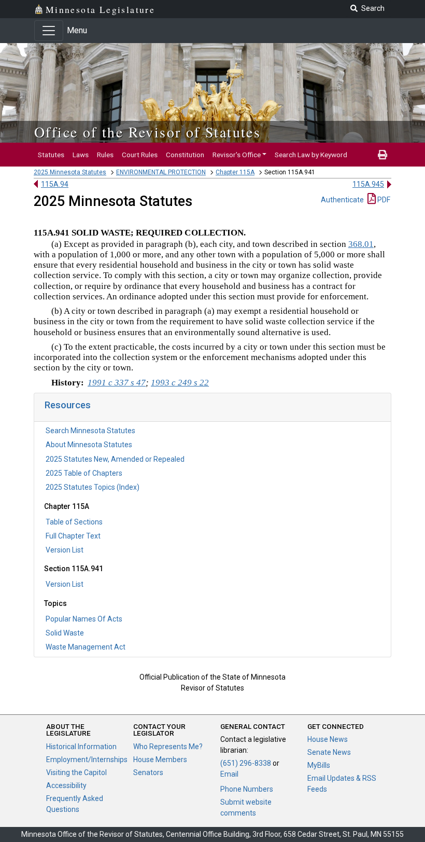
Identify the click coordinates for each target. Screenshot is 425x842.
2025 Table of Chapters (84, 473)
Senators (148, 772)
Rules (105, 154)
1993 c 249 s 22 (180, 383)
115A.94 (54, 184)
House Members (160, 759)
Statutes (51, 154)
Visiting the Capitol (76, 772)
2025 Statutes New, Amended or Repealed (115, 459)
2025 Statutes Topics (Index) (92, 487)
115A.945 (368, 184)
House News (327, 739)
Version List (64, 550)
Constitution (185, 154)
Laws (81, 154)
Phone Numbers (246, 789)
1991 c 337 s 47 (117, 383)
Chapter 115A (235, 172)
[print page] (382, 154)
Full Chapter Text (73, 536)
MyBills (318, 765)
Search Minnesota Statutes (90, 430)
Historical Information (81, 746)
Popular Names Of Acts (84, 619)
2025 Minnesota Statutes (70, 172)
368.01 (361, 244)
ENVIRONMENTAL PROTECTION (161, 172)
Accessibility (66, 785)
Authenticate (342, 200)
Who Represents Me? (168, 746)
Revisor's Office (236, 154)
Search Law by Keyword (311, 154)
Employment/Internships (87, 759)
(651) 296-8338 (245, 763)
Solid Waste (65, 633)
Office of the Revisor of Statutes (147, 132)
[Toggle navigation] (48, 30)
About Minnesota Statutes (89, 444)
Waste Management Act (85, 647)
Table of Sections (74, 522)
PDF (383, 200)
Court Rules (140, 154)
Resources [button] (68, 404)
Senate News (329, 752)
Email (229, 774)
